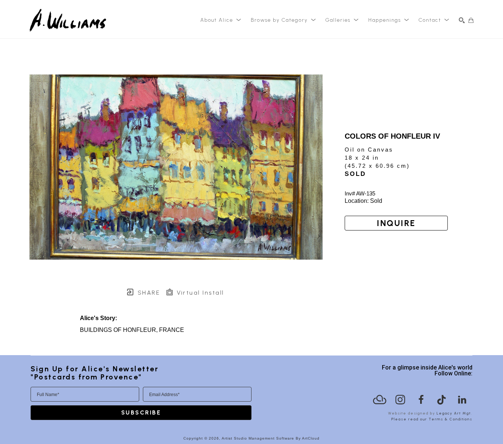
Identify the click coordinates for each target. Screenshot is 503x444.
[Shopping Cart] (471, 20)
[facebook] (421, 400)
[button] (221, 20)
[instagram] (400, 400)
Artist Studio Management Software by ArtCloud (271, 438)
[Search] (462, 20)
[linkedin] (462, 400)
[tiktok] (441, 400)
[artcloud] (379, 400)
